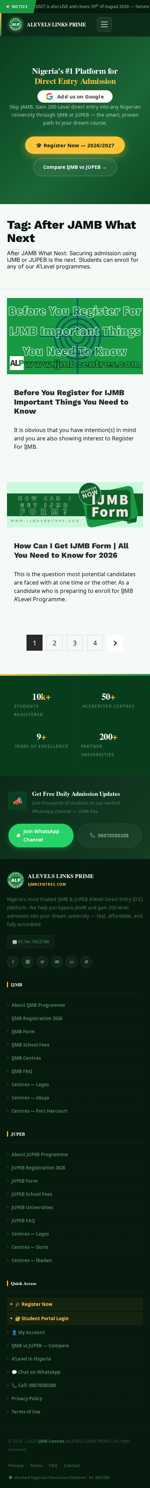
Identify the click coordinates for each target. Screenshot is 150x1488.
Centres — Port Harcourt (40, 1111)
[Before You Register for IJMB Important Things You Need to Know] (75, 336)
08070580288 (113, 835)
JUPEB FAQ (23, 1220)
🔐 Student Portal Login (42, 1318)
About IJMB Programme (38, 1005)
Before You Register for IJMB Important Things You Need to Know (71, 401)
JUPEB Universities (32, 1207)
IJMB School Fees (30, 1045)
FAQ (53, 1466)
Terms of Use (26, 1412)
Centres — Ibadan (32, 1260)
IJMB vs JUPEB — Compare (40, 1345)
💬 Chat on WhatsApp (36, 1372)
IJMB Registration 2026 (37, 1018)
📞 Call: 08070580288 (34, 1385)
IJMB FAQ (22, 1071)
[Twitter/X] (42, 962)
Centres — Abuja (30, 1098)
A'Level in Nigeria (31, 1359)
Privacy (16, 1466)
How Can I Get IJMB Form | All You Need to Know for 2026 (71, 550)
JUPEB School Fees (32, 1194)
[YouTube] (57, 962)
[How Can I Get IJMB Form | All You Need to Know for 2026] (75, 504)
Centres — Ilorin (30, 1247)
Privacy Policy (27, 1398)
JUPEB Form (25, 1181)
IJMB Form (23, 1031)
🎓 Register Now (33, 1304)
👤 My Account (28, 1332)
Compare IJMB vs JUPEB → (75, 167)
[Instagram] (27, 962)
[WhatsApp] (86, 962)
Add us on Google (80, 96)
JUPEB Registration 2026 (38, 1168)
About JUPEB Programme (40, 1154)
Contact (72, 1466)
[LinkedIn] (71, 962)
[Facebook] (13, 962)
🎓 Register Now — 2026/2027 (75, 145)
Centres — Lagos (30, 1084)
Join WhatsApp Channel (41, 835)
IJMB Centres (26, 1058)
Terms (36, 1466)
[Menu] (104, 24)
